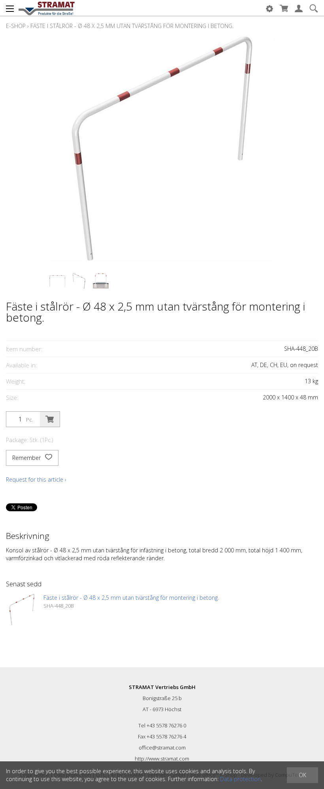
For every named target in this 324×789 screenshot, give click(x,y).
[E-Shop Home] (47, 8)
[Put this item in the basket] (50, 419)
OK (302, 775)
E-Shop (16, 26)
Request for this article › (36, 479)
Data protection (240, 779)
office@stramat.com (162, 747)
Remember (27, 457)
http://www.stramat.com (162, 758)
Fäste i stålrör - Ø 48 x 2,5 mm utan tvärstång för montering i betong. (132, 26)
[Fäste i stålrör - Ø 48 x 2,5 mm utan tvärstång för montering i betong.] (22, 609)
